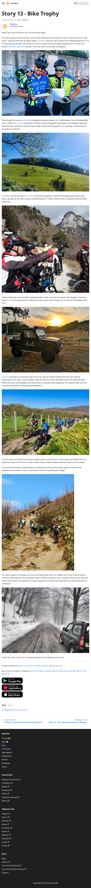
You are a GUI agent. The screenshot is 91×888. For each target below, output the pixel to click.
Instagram (57, 666)
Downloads (6, 756)
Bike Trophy (17, 123)
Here (4, 196)
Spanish (5, 835)
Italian (4, 824)
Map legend (7, 752)
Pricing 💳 (6, 738)
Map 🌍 (5, 742)
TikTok (30, 666)
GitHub (5, 862)
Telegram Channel (9, 797)
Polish (4, 831)
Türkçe (4, 845)
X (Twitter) (37, 666)
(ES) (74, 671)
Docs (4, 745)
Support (5, 872)
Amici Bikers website (15, 46)
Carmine (41, 40)
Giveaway (6, 763)
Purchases (6, 749)
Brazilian (5, 838)
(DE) (65, 671)
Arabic (4, 842)
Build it (5, 759)
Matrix (4, 801)
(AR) (3, 674)
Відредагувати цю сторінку (16, 710)
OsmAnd (25, 120)
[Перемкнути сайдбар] (3, 3)
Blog (4, 858)
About (4, 766)
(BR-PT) (80, 671)
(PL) (85, 671)
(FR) (61, 671)
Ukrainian (6, 828)
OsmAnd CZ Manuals (10, 865)
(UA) (70, 671)
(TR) (7, 674)
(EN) (53, 671)
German (5, 821)
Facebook (22, 666)
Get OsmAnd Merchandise (13, 869)
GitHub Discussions (10, 779)
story (10, 705)
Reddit (45, 666)
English (5, 813)
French (5, 817)
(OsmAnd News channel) (40, 671)
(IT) (57, 671)
